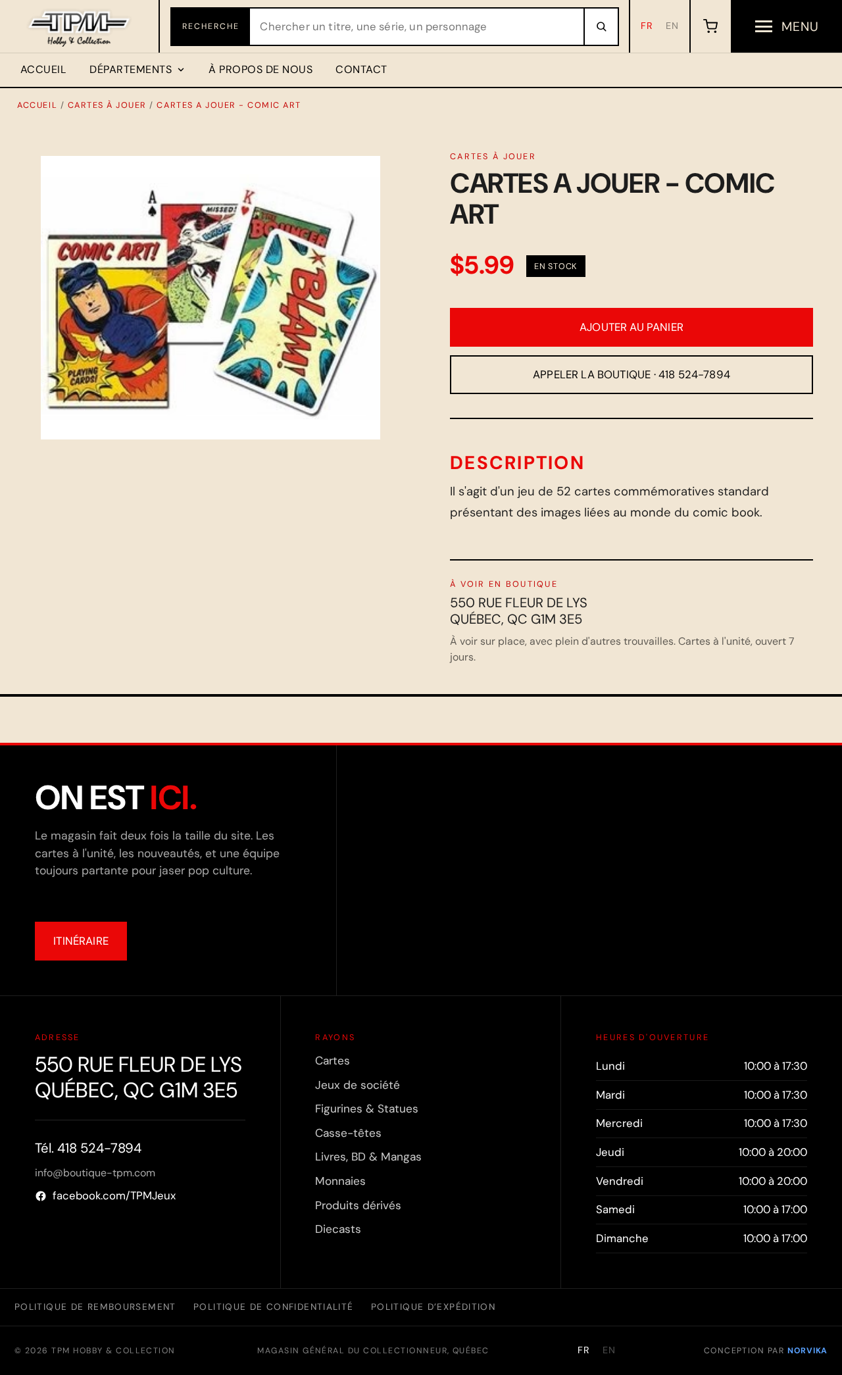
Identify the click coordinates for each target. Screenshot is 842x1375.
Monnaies (340, 1181)
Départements (130, 69)
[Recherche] (600, 27)
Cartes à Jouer (107, 105)
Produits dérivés (358, 1205)
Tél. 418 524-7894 (88, 1148)
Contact (361, 69)
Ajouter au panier (631, 327)
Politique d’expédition (433, 1306)
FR (647, 26)
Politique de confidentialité (273, 1306)
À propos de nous (260, 69)
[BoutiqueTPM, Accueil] (80, 26)
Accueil (43, 69)
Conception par (766, 1350)
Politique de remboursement (95, 1306)
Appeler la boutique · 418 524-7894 (631, 374)
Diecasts (338, 1229)
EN (672, 26)
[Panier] (710, 26)
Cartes (332, 1060)
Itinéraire (81, 941)
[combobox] (416, 27)
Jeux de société (357, 1085)
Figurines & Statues (366, 1108)
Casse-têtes (348, 1133)
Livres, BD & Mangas (368, 1156)
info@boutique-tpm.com (95, 1173)
